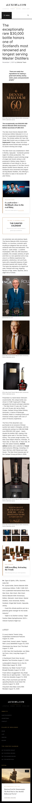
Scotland (5, 603)
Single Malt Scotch (15, 603)
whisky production (15, 155)
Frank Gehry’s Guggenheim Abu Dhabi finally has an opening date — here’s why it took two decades (15, 675)
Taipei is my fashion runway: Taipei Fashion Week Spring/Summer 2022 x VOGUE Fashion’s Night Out (15, 618)
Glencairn (11, 598)
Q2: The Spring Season (8, 753)
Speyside (25, 603)
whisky (4, 605)
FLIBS (18, 588)
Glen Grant (13, 593)
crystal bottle (9, 585)
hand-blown (19, 598)
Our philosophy (7, 715)
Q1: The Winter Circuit (8, 750)
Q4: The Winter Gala (8, 759)
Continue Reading (10, 797)
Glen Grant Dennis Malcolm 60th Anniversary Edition (13, 595)
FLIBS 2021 (24, 588)
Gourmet (22, 580)
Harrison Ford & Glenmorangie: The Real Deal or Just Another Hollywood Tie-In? (14, 791)
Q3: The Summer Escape (9, 756)
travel (27, 446)
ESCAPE (4, 740)
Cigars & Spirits (10, 580)
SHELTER (5, 583)
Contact (4, 721)
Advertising (5, 718)
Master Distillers (13, 171)
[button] (28, 15)
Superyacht (6, 142)
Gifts (17, 580)
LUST (3, 734)
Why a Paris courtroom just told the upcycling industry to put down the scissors (14, 682)
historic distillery (7, 157)
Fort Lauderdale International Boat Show (15, 590)
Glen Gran (5, 593)
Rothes (22, 600)
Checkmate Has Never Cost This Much (15, 646)
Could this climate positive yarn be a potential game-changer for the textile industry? (15, 610)
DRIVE (3, 731)
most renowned (14, 600)
